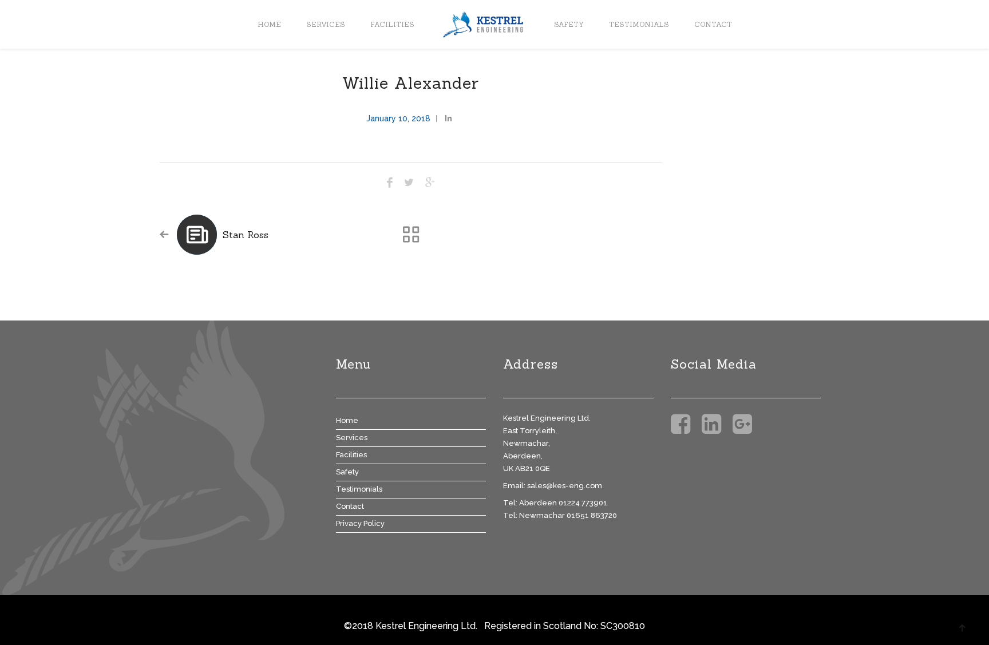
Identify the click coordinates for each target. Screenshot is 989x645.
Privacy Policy (360, 523)
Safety (569, 24)
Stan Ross (245, 234)
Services (325, 24)
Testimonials (639, 24)
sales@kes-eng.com (564, 485)
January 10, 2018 (398, 118)
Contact (713, 24)
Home (269, 24)
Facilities (392, 24)
